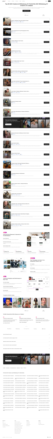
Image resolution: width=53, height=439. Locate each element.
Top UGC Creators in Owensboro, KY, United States (32, 375)
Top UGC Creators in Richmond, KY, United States (20, 387)
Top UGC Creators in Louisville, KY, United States (8, 375)
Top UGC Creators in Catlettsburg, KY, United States (20, 391)
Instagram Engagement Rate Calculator (19, 425)
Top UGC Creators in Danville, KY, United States (8, 382)
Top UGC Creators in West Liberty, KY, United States (8, 410)
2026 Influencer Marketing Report (6, 425)
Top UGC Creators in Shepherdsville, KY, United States (8, 407)
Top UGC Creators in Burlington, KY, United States (32, 380)
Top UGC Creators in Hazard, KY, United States (8, 398)
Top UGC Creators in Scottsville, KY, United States (44, 405)
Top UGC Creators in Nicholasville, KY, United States (20, 385)
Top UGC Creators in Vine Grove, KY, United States (44, 407)
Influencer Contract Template (18, 429)
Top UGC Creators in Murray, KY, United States (44, 402)
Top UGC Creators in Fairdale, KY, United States (44, 393)
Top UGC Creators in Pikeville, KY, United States (44, 378)
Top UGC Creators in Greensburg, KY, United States (32, 395)
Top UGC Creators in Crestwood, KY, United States (8, 393)
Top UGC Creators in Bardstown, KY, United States (8, 389)
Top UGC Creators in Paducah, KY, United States (8, 405)
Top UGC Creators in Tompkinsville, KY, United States (32, 407)
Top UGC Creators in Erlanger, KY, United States (32, 393)
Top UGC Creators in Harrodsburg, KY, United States (43, 396)
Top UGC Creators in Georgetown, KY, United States (31, 383)
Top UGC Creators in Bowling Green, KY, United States (44, 376)
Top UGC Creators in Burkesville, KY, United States (44, 389)
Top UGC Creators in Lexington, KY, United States (20, 375)
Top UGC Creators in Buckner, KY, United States (32, 389)
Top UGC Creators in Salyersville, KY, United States (32, 405)
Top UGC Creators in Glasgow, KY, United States (20, 395)
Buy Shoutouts (28, 425)
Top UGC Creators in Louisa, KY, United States (44, 382)
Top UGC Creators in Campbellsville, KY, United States (8, 391)
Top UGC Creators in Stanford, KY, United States (20, 407)
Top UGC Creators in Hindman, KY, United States (32, 398)
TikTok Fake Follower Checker (18, 424)
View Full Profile (47, 21)
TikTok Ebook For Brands (5, 424)
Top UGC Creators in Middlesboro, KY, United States (8, 403)
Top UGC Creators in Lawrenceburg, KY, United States (44, 398)
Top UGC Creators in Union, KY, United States (32, 387)
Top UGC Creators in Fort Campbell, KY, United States (8, 396)
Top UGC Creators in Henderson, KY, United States (20, 398)
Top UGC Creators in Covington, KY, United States (44, 380)
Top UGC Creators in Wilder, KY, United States (43, 387)
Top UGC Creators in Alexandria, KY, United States (8, 380)
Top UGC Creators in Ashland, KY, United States (8, 378)
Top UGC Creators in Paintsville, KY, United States (32, 385)
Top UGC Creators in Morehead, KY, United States (20, 402)
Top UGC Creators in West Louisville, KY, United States (44, 410)
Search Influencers (8, 124)
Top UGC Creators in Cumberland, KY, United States (20, 393)
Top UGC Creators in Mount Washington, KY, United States (32, 403)
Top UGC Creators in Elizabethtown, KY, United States (20, 378)
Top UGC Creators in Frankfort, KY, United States (20, 382)
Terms (9, 437)
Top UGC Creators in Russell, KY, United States (20, 405)
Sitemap (11, 437)
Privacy (7, 437)
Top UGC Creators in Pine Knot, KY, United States (8, 387)
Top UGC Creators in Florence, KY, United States (32, 378)
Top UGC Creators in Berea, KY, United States (20, 380)
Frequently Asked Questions (41, 424)
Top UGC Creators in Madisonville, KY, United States (8, 385)
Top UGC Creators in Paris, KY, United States (43, 385)
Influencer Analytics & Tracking (18, 430)
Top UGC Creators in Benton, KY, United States (20, 389)
